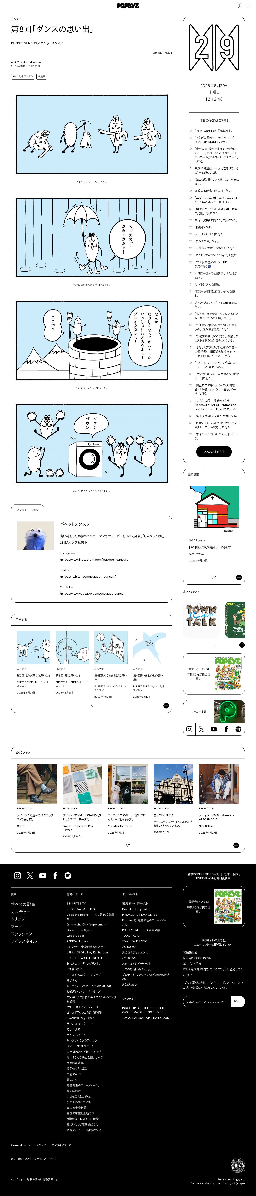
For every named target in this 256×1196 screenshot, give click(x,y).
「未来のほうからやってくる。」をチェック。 (217, 436)
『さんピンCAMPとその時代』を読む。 (216, 255)
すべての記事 (23, 904)
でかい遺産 (73, 1029)
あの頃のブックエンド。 (135, 952)
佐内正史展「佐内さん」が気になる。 (216, 220)
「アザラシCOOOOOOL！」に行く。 (215, 248)
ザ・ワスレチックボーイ (80, 1024)
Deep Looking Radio (136, 909)
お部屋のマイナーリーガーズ (84, 991)
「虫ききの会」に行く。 (207, 241)
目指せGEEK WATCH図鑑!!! (83, 1119)
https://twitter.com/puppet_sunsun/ (88, 576)
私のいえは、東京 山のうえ (82, 1124)
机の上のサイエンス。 (79, 1102)
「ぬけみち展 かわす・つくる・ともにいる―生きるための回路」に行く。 (216, 316)
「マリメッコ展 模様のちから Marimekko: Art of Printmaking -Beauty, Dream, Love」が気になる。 (217, 405)
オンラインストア (61, 1145)
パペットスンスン (76, 1035)
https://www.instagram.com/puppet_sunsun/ (94, 559)
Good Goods (76, 935)
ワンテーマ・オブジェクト (81, 1046)
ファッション (21, 934)
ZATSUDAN (129, 947)
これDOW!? (129, 958)
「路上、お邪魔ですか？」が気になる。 (216, 416)
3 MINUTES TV (76, 903)
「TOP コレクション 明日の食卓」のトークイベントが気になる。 (216, 365)
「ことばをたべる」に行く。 (209, 234)
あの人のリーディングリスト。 (83, 963)
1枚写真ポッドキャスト (135, 903)
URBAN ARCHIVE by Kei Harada (87, 952)
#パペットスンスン (23, 76)
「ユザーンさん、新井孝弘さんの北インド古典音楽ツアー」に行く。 (216, 200)
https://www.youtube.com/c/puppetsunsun (93, 593)
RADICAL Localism (79, 941)
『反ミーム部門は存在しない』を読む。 (215, 294)
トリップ (18, 919)
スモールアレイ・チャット (136, 963)
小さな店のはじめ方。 (79, 1096)
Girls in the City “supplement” (87, 924)
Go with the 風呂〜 (79, 930)
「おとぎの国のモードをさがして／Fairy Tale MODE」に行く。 (214, 140)
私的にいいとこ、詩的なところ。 (85, 1130)
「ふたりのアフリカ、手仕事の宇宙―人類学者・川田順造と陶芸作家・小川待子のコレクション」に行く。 (216, 352)
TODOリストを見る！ (214, 452)
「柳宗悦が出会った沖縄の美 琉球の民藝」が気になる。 (216, 211)
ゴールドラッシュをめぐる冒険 (84, 1012)
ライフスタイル (24, 941)
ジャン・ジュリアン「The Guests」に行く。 (216, 305)
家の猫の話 (74, 1091)
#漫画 (41, 76)
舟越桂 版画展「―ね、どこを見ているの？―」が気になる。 (217, 170)
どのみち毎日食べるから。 (137, 969)
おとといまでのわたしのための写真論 (89, 986)
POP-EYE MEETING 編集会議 (141, 930)
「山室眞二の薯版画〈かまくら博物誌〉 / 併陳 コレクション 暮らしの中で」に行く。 (215, 389)
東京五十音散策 (77, 1107)
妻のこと (72, 1080)
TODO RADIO (131, 935)
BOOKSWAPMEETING (81, 909)
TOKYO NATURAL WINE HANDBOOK (145, 1018)
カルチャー (20, 911)
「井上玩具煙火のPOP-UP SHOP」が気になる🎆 (216, 264)
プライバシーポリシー (220, 982)
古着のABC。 (74, 1074)
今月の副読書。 (76, 1063)
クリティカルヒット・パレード (83, 1007)
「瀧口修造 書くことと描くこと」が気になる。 (217, 182)
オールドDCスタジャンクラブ (84, 975)
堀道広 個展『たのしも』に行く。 (213, 191)
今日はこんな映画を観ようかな (85, 1057)
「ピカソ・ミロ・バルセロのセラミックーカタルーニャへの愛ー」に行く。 (217, 425)
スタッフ (41, 1145)
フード (16, 926)
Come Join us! (21, 1145)
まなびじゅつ (129, 984)
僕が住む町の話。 (77, 1068)
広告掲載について (21, 1159)
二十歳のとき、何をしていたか (84, 1052)
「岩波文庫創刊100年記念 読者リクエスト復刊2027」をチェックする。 (216, 338)
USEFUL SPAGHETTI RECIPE (85, 958)
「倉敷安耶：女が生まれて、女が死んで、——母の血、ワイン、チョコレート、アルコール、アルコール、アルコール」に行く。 (216, 155)
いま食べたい (74, 969)
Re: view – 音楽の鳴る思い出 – (86, 947)
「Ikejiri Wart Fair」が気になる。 (213, 130)
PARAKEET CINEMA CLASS (139, 914)
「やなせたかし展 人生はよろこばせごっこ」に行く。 (217, 376)
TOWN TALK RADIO (134, 941)
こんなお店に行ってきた (81, 1018)
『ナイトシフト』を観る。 (208, 284)
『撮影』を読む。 (204, 227)
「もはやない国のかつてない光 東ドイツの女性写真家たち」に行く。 (217, 327)
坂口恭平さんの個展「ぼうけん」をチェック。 (216, 275)
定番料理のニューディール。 (83, 1085)
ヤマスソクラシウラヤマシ (82, 1040)
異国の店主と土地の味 (80, 1113)
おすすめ (72, 980)
